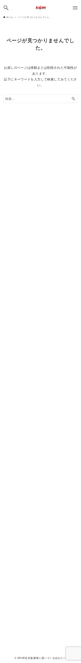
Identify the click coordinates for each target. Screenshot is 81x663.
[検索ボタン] (6, 7)
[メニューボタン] (75, 7)
